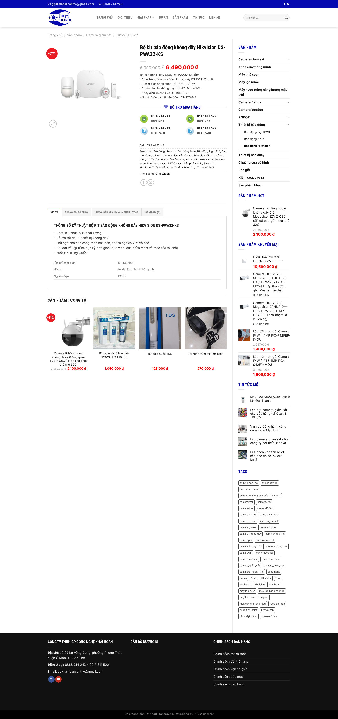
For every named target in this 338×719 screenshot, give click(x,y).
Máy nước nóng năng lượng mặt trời (262, 92)
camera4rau (247, 508)
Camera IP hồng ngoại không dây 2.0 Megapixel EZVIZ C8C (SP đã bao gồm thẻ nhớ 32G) (68, 359)
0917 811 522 (99, 665)
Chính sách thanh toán (229, 654)
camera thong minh (251, 546)
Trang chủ (105, 17)
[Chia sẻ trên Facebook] (143, 182)
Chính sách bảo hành (228, 684)
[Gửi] (286, 17)
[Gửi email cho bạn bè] (150, 182)
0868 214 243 (75, 665)
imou (278, 578)
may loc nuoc (247, 590)
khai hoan (274, 584)
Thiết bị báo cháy (251, 155)
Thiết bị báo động (251, 125)
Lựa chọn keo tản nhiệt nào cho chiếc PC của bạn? (267, 455)
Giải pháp (144, 17)
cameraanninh (248, 514)
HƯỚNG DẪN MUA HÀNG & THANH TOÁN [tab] (116, 212)
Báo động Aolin (254, 139)
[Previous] (48, 342)
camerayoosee (264, 552)
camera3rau (264, 501)
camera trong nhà (276, 546)
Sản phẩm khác (250, 185)
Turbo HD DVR (127, 35)
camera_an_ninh (271, 559)
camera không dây (251, 533)
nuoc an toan (277, 603)
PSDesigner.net (204, 713)
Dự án (163, 17)
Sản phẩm (180, 17)
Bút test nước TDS (160, 353)
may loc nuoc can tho (272, 590)
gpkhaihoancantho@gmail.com (80, 671)
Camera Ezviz (153, 155)
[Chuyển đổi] (288, 59)
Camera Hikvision (194, 155)
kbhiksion (245, 584)
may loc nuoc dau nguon (254, 597)
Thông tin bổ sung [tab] (76, 212)
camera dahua (248, 521)
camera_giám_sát (250, 565)
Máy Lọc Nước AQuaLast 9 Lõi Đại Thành (270, 399)
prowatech (267, 609)
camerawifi (246, 552)
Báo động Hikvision (257, 145)
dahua (243, 578)
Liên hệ (214, 17)
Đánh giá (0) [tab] (152, 212)
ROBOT (244, 117)
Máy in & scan (248, 74)
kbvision (260, 584)
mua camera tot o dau (253, 603)
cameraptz (246, 540)
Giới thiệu (125, 17)
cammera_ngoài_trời (252, 571)
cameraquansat (265, 540)
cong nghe (274, 571)
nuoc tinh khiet (248, 609)
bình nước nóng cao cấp (254, 495)
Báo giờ (244, 170)
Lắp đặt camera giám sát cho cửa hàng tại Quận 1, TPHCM (268, 413)
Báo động (151, 173)
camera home (268, 527)
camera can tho (269, 514)
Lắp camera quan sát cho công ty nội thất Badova (269, 441)
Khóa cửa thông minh (254, 67)
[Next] (226, 342)
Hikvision (266, 578)
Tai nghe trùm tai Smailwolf (205, 353)
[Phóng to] (53, 124)
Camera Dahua (249, 102)
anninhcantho (270, 482)
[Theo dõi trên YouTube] (288, 4)
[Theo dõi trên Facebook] (284, 4)
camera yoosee (249, 559)
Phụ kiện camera (156, 163)
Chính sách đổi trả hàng (231, 661)
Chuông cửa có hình (253, 162)
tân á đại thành (248, 616)
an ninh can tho (249, 482)
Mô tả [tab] (54, 212)
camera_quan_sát (274, 565)
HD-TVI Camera (156, 159)
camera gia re (248, 527)
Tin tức (198, 17)
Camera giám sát (98, 35)
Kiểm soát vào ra (251, 177)
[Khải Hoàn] (69, 17)
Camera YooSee (250, 110)
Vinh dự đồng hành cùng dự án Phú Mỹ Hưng (268, 428)
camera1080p (265, 508)
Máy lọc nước (248, 82)
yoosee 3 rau (269, 616)
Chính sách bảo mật (228, 676)
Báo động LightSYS (257, 132)
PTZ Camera (175, 163)
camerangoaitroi (275, 533)
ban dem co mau (249, 489)
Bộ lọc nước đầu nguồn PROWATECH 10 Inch (114, 355)
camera (276, 495)
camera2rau (247, 501)
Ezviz (254, 578)
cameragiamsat (269, 521)
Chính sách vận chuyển (230, 669)
